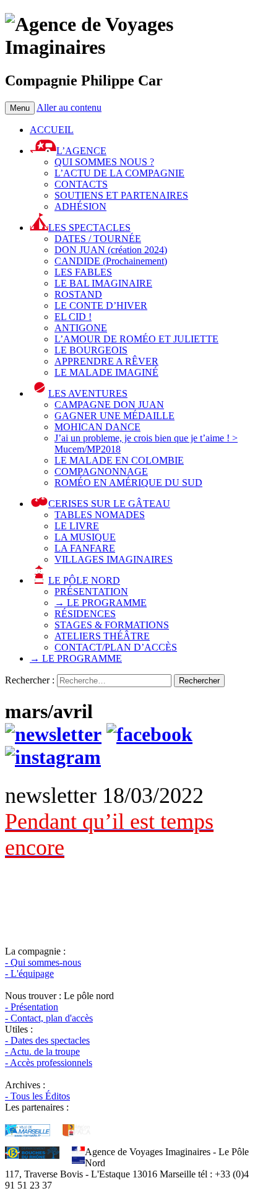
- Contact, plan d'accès (49, 1018)
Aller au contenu (69, 107)
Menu (20, 108)
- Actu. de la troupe (42, 1051)
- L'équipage (29, 973)
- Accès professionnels (48, 1062)
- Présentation (31, 1007)
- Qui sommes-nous (43, 962)
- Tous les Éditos (37, 1096)
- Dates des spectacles (47, 1040)
